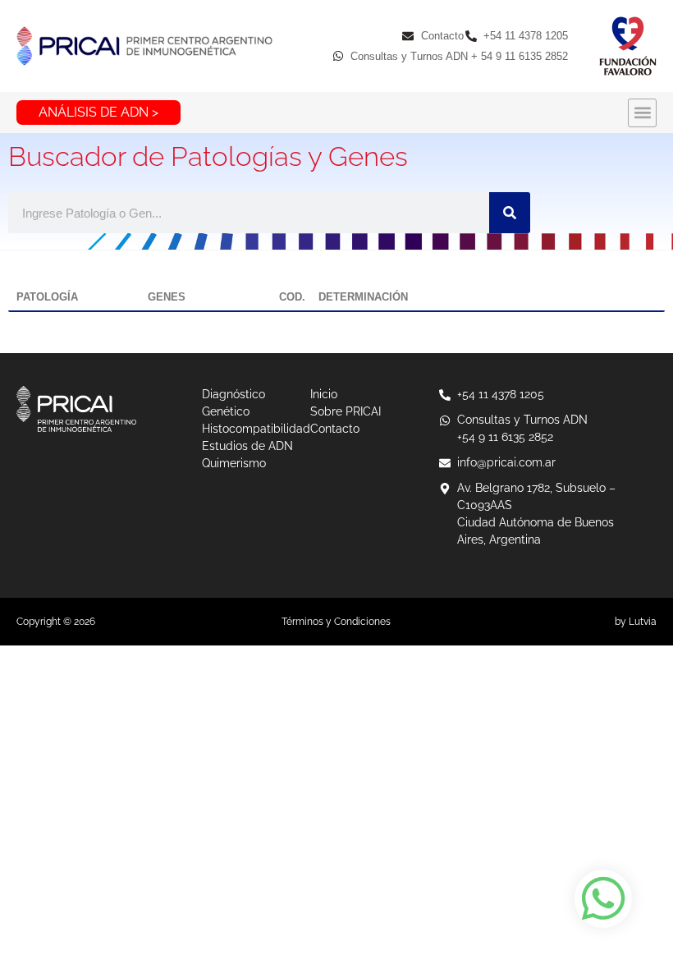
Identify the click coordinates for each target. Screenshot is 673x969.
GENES (166, 297)
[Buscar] (509, 212)
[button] (642, 113)
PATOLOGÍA (47, 297)
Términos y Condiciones (336, 621)
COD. (292, 297)
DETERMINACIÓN (363, 297)
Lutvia (643, 621)
